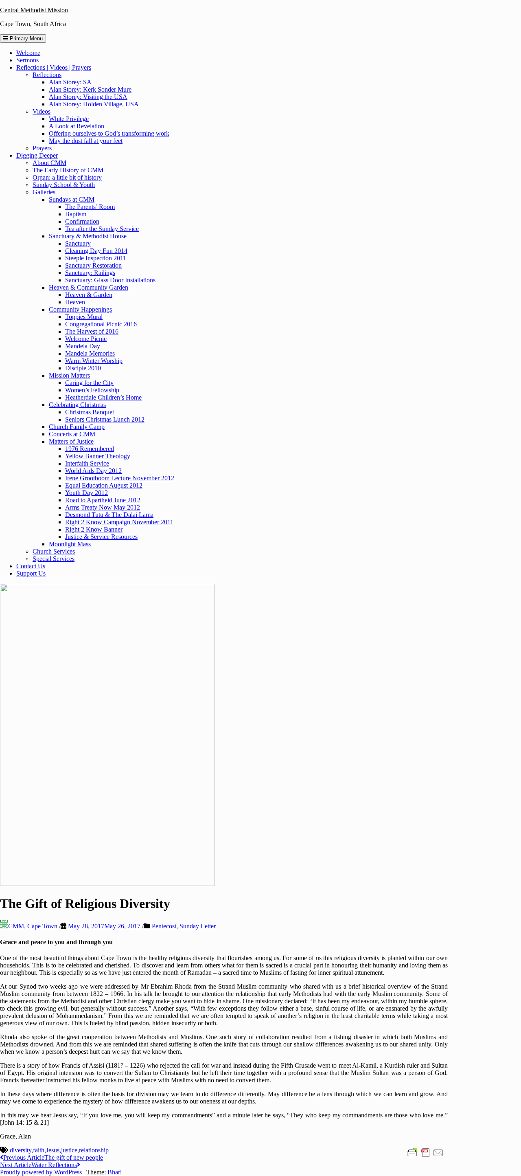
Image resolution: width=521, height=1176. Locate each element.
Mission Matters (69, 375)
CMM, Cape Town (32, 926)
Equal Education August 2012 (103, 485)
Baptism (75, 214)
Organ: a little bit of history (67, 177)
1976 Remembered (89, 448)
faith (38, 1150)
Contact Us (30, 566)
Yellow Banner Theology (97, 456)
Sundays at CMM (71, 199)
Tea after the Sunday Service (102, 228)
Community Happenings (80, 309)
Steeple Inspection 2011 (95, 258)
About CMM (49, 162)
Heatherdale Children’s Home (103, 397)
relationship (94, 1150)
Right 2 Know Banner (94, 529)
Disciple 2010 (83, 368)
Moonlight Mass (70, 544)
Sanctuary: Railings (90, 272)
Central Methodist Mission (34, 10)
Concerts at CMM (72, 434)
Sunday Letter (198, 926)
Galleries (44, 192)
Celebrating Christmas (77, 404)
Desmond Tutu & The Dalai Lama (109, 514)
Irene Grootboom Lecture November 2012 (119, 478)
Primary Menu (25, 38)
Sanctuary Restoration (93, 265)
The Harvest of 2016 (91, 331)
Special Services (53, 558)
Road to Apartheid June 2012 (102, 500)
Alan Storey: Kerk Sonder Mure (90, 89)
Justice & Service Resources (101, 536)
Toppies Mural (84, 316)
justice (69, 1150)
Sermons (27, 60)
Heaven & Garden (88, 294)
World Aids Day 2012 (93, 470)
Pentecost (164, 926)
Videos (41, 111)
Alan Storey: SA (70, 82)
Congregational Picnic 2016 (101, 324)
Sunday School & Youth (64, 184)
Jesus (52, 1150)
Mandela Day (82, 346)
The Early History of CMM (68, 170)
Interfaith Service (87, 463)
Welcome (28, 52)
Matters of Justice (71, 441)
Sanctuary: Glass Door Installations (110, 280)
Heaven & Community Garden (88, 287)
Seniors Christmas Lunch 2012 (104, 419)
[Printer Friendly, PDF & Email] (425, 1152)
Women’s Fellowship (92, 390)
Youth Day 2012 (86, 492)
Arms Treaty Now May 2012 (102, 507)
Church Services (54, 551)
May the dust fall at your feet (86, 140)
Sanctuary (78, 243)
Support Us (31, 573)
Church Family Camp (77, 426)
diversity (20, 1150)
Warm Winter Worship (94, 360)
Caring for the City (89, 382)
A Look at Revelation (76, 126)
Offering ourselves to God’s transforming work (109, 133)
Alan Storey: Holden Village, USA (94, 104)
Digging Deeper (37, 155)
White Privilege (69, 118)
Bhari (114, 1172)
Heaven (75, 302)
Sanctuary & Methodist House (88, 236)
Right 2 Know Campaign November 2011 (119, 522)
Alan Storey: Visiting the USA (88, 96)
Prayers (42, 148)
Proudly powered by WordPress (41, 1172)
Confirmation (82, 221)
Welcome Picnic (86, 338)
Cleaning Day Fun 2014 (96, 250)
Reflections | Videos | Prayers (53, 67)
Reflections (47, 74)
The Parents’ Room (90, 206)
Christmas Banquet (89, 412)
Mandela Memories (90, 353)
